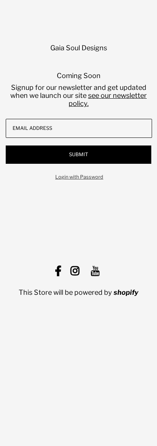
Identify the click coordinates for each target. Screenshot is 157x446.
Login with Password (79, 177)
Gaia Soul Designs (78, 48)
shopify (126, 292)
